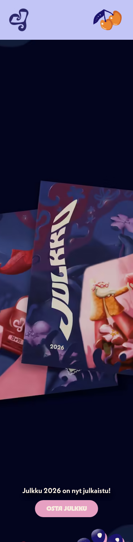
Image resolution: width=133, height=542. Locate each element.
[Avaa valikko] (107, 20)
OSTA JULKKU (66, 508)
